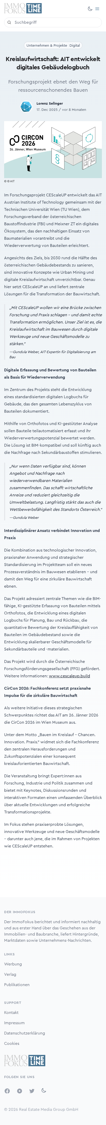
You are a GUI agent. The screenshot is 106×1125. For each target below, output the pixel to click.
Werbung (13, 964)
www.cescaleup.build (69, 676)
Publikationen (17, 985)
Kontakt (11, 1013)
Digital (74, 45)
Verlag (10, 974)
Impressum (14, 1023)
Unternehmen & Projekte (46, 45)
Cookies (11, 1043)
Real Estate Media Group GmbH (48, 1109)
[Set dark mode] (90, 8)
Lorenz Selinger (50, 103)
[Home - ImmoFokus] (23, 8)
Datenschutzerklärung (24, 1033)
